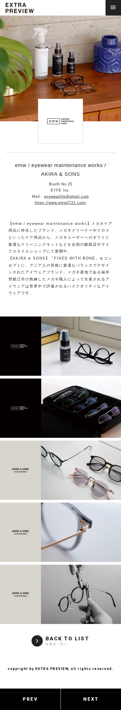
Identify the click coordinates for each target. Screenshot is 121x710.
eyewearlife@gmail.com (66, 196)
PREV (30, 699)
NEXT (91, 699)
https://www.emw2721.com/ (60, 203)
